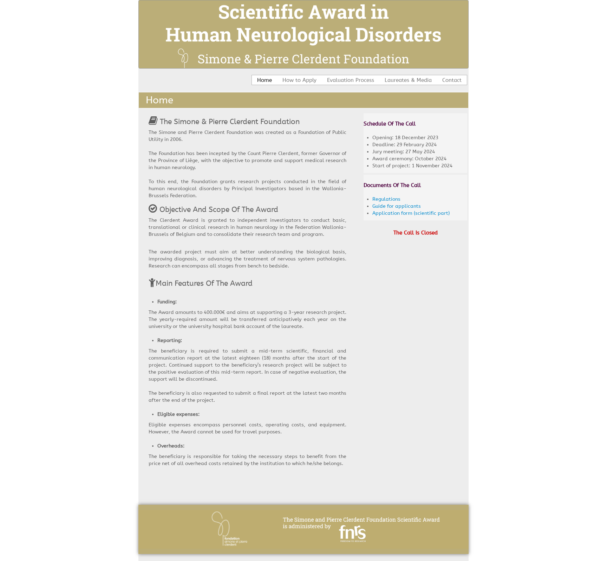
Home (264, 80)
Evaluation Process (350, 80)
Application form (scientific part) (411, 213)
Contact (452, 80)
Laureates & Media (408, 80)
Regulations (386, 199)
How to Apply (299, 80)
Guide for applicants (396, 206)
